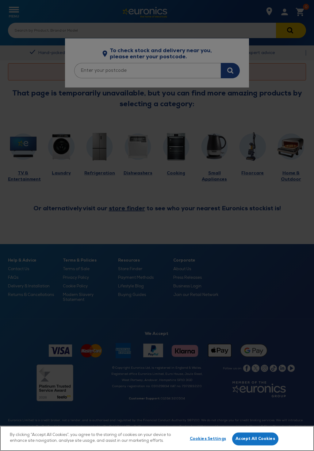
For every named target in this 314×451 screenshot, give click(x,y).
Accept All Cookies (255, 438)
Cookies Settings (208, 438)
